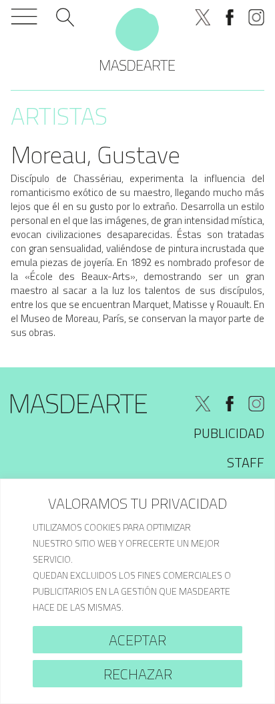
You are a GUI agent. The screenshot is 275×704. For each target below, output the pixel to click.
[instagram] (256, 17)
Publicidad (229, 433)
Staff (245, 462)
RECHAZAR (137, 674)
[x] (203, 17)
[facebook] (230, 17)
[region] (137, 591)
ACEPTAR (137, 640)
